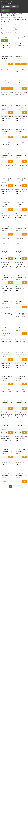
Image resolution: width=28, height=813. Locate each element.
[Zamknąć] (25, 2)
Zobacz (21, 64)
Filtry (5, 40)
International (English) (10, 6)
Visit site (5, 10)
